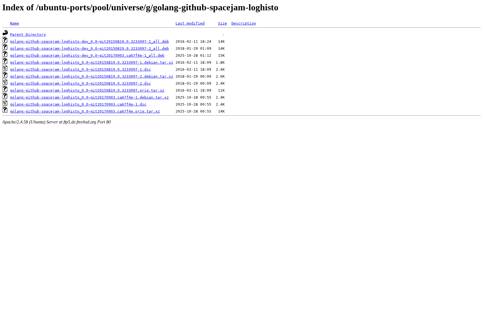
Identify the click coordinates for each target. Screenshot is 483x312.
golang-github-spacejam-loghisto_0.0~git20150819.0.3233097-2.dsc (80, 83)
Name (14, 23)
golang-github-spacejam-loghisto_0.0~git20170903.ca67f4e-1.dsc (78, 104)
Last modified (190, 23)
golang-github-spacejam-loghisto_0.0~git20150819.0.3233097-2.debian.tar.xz (91, 76)
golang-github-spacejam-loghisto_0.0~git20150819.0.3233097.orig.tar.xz (87, 90)
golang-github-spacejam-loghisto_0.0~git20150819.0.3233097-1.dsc (80, 69)
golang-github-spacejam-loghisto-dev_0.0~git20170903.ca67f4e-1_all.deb (87, 55)
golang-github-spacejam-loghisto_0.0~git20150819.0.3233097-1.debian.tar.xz (91, 62)
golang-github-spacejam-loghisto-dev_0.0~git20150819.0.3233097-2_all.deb (89, 48)
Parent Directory (28, 34)
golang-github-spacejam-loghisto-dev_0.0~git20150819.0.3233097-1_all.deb (89, 41)
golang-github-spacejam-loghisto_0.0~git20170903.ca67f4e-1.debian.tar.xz (89, 97)
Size (222, 23)
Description (243, 23)
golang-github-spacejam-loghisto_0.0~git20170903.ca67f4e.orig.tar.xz (85, 111)
